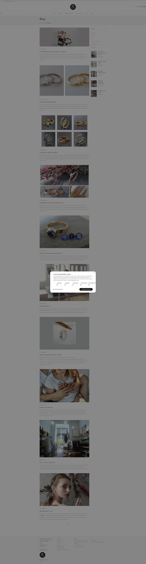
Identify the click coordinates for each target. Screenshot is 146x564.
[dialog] (73, 282)
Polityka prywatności (75, 280)
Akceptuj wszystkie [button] (86, 289)
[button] (58, 289)
